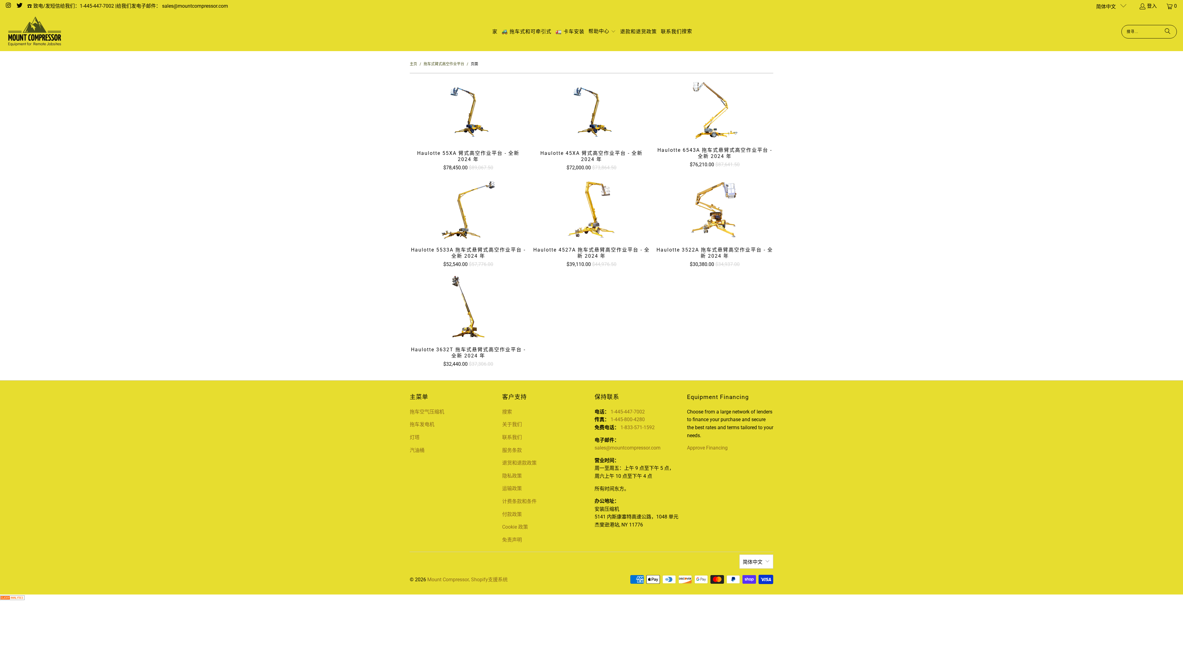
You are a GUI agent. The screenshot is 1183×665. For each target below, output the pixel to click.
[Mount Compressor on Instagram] (8, 6)
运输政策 (512, 488)
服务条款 (512, 450)
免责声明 (512, 540)
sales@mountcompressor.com (628, 448)
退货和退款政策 (519, 463)
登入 (1152, 6)
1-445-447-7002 (628, 412)
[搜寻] (1167, 31)
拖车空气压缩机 (427, 412)
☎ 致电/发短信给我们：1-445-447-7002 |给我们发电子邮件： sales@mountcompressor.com (127, 6)
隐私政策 (512, 476)
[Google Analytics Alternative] (12, 598)
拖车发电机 (422, 424)
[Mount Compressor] (34, 31)
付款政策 (512, 514)
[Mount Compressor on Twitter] (19, 6)
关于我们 (512, 424)
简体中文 (1106, 7)
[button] (602, 32)
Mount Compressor (448, 579)
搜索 (507, 412)
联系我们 (512, 437)
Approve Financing (707, 448)
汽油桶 (417, 450)
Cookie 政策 (515, 527)
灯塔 (415, 437)
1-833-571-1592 (637, 427)
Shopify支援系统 (489, 579)
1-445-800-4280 (628, 419)
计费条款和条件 (519, 501)
